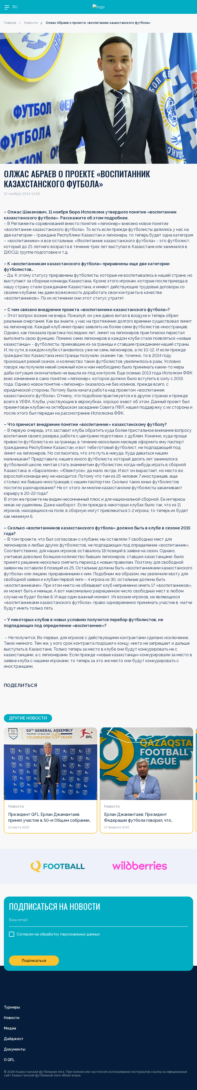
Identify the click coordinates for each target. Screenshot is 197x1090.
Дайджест (13, 1039)
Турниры (12, 1007)
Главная (10, 23)
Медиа (10, 1028)
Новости (31, 23)
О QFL (9, 1060)
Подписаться (34, 961)
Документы (14, 1049)
